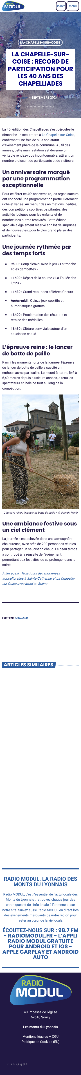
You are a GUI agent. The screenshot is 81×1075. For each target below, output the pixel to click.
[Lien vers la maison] (13, 6)
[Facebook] (24, 1065)
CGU (55, 1037)
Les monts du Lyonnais (40, 1027)
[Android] (27, 1065)
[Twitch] (14, 1065)
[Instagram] (21, 1065)
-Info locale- (18, 729)
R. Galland (21, 618)
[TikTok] (17, 1065)
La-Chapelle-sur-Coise (40, 42)
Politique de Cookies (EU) (41, 1042)
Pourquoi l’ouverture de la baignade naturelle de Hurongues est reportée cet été (40, 834)
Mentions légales (35, 1037)
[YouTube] (8, 1065)
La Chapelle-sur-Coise (58, 135)
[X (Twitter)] (11, 1065)
